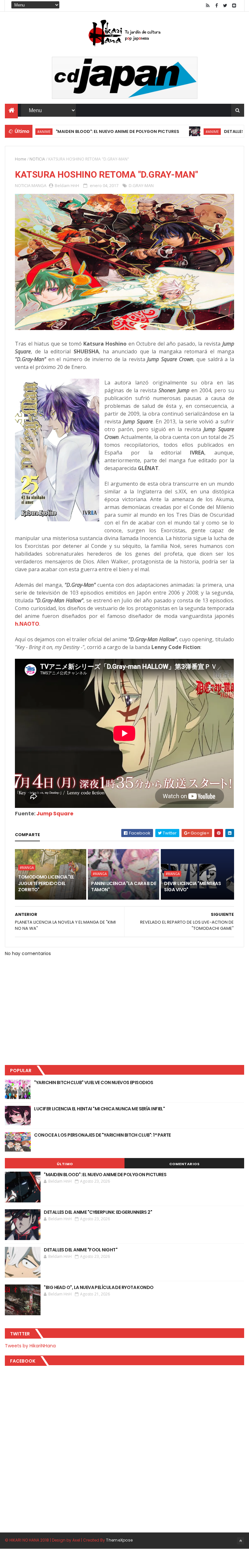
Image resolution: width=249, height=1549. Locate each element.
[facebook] (216, 5)
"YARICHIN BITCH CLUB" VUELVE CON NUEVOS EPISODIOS (93, 1082)
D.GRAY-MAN (141, 185)
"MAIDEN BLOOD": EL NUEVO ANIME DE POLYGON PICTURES (93, 131)
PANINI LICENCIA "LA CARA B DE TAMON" (123, 886)
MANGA (38, 185)
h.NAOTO (27, 623)
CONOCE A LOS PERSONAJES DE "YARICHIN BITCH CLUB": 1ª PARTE (102, 1135)
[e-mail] (234, 5)
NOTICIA (37, 159)
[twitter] (225, 5)
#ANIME (188, 131)
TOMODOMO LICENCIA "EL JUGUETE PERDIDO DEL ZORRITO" (46, 883)
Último (65, 1163)
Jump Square (54, 813)
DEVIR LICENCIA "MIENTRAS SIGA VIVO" (192, 886)
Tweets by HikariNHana (30, 1345)
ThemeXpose (119, 1540)
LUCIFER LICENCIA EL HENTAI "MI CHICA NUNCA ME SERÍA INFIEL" (99, 1109)
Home (20, 159)
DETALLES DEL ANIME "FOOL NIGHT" (80, 1250)
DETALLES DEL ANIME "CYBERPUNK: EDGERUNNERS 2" (98, 1212)
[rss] (207, 5)
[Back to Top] (240, 1540)
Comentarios (184, 1163)
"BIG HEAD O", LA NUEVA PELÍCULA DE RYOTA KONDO (98, 1287)
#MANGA (27, 867)
